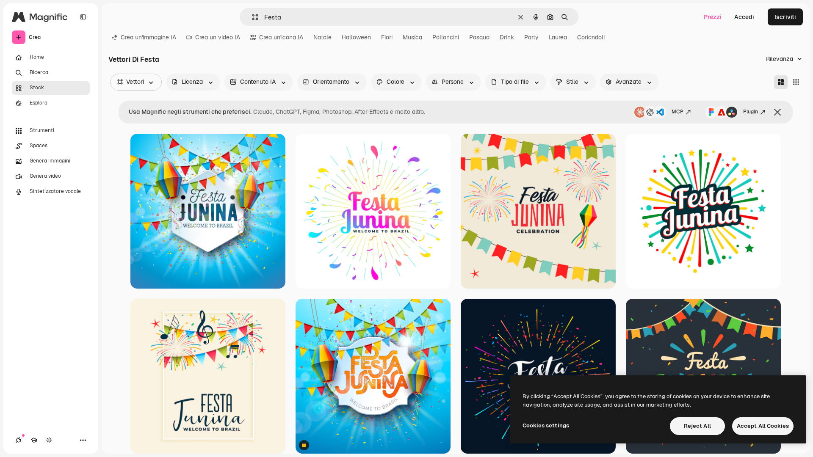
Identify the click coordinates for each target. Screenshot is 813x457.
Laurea (558, 37)
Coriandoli (591, 37)
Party (531, 37)
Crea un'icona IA (281, 37)
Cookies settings (546, 425)
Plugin (750, 111)
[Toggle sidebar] (83, 17)
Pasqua (479, 37)
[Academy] (34, 440)
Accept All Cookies (763, 425)
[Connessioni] (18, 440)
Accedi (744, 17)
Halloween (356, 37)
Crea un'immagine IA (148, 37)
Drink (507, 37)
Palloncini (445, 37)
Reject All (697, 425)
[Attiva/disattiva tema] (49, 440)
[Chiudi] (777, 112)
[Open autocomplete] (251, 17)
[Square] (796, 82)
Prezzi (713, 17)
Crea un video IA (217, 37)
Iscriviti (785, 17)
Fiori (387, 37)
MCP (677, 111)
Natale (322, 37)
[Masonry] (781, 82)
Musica (412, 37)
